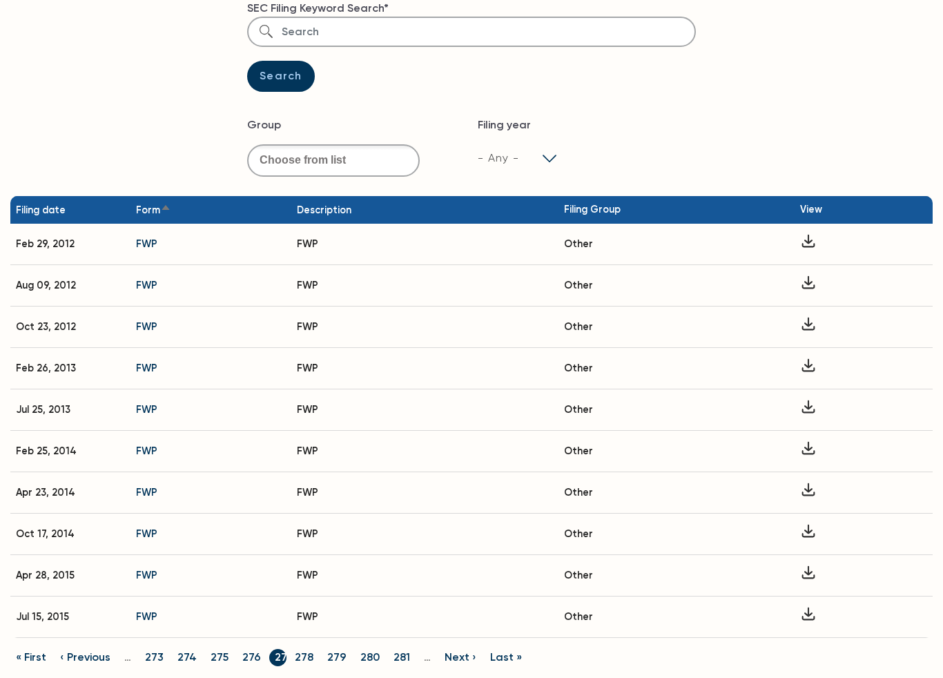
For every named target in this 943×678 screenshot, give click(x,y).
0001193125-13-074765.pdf (808, 368)
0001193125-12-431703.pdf (808, 327)
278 (304, 657)
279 (337, 657)
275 (220, 657)
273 (154, 657)
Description (324, 210)
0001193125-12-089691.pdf (808, 244)
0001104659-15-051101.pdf (808, 617)
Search (281, 75)
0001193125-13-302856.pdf (808, 409)
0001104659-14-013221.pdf (808, 451)
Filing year (504, 124)
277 (284, 657)
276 (251, 657)
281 (401, 657)
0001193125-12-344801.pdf (808, 285)
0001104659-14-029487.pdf (808, 492)
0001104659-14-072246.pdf (808, 534)
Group (264, 124)
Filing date (41, 210)
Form (148, 210)
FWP (146, 244)
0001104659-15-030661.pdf (808, 575)
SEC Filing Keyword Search (315, 7)
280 (370, 657)
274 (187, 657)
